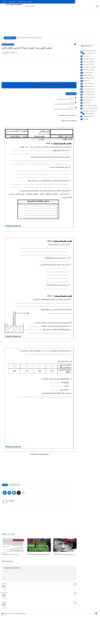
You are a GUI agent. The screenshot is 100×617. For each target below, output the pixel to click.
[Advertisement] (50, 23)
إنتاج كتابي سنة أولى (87, 59)
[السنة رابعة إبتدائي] (81, 614)
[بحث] (97, 6)
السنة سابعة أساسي (8, 44)
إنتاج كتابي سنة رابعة (87, 70)
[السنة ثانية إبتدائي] (75, 614)
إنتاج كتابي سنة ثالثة (87, 61)
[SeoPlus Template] (2, 614)
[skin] (73, 2)
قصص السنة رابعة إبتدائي (88, 111)
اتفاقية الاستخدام (12, 1)
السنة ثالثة (85, 81)
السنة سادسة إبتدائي (88, 97)
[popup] (70, 2)
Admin (7, 52)
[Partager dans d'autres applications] (23, 493)
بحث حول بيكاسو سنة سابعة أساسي (64, 109)
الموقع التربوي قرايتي (13, 4)
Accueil (3, 1)
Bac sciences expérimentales (89, 50)
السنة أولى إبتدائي (30, 6)
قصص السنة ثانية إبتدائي (89, 108)
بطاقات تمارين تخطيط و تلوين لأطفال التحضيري (29, 37)
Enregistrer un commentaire (11, 568)
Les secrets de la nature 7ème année (64, 104)
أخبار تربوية (85, 56)
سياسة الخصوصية (22, 1)
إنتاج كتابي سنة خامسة (88, 67)
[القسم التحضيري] (69, 614)
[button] (9, 493)
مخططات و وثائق (87, 116)
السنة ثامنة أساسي (87, 83)
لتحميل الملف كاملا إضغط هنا (39, 454)
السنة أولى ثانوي (86, 75)
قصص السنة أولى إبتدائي (89, 105)
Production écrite (89, 53)
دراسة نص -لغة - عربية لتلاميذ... (65, 99)
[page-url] (67, 2)
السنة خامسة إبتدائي (87, 89)
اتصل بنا (30, 1)
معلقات (84, 119)
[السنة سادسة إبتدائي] (88, 614)
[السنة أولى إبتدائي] (72, 614)
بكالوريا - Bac (85, 102)
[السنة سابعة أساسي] (91, 614)
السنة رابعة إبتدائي (87, 91)
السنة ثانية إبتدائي (87, 86)
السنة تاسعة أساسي (88, 78)
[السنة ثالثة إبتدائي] (78, 614)
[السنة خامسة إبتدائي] (85, 614)
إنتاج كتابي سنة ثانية (87, 64)
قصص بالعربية (88, 113)
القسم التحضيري (86, 100)
